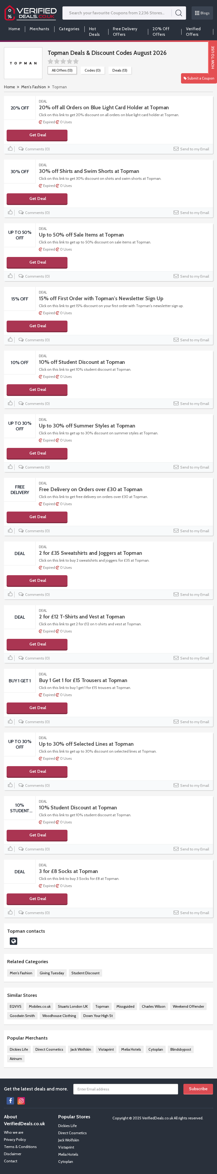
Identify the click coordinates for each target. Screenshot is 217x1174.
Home (14, 29)
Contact (10, 1161)
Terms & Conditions (20, 1146)
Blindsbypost (180, 1049)
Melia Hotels (131, 1049)
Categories (69, 29)
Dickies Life (19, 1049)
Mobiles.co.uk (40, 1006)
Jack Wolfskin (81, 1049)
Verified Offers (193, 32)
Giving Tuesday (52, 973)
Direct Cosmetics (49, 1049)
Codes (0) (93, 70)
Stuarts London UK (73, 1006)
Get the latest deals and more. (36, 1089)
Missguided (125, 1006)
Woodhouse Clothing (59, 1015)
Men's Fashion (33, 87)
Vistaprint (106, 1049)
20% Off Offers (161, 32)
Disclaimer (12, 1153)
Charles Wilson (153, 1006)
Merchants (39, 29)
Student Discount (85, 973)
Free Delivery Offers (125, 32)
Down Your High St (98, 1015)
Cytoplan (155, 1049)
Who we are (13, 1132)
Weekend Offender (188, 1006)
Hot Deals (94, 32)
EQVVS (15, 1006)
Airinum (16, 1058)
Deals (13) (119, 70)
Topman (102, 1006)
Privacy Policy (15, 1139)
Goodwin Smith (22, 1015)
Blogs (205, 13)
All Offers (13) (62, 70)
